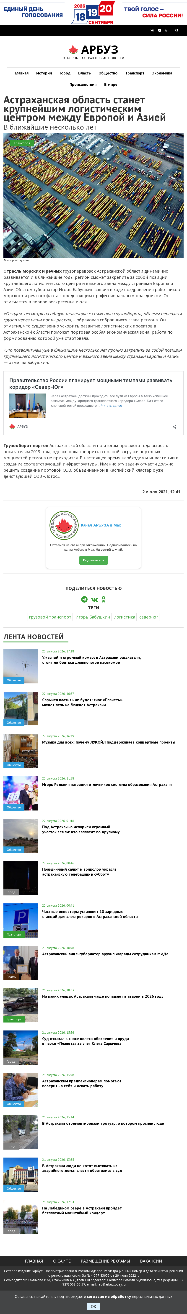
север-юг (148, 617)
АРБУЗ (94, 51)
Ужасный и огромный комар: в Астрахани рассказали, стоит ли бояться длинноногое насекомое (91, 660)
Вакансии (151, 1261)
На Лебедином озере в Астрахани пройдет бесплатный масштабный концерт (82, 1210)
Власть (84, 73)
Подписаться (93, 560)
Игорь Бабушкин (92, 617)
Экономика (162, 73)
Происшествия (83, 84)
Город (65, 73)
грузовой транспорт (50, 617)
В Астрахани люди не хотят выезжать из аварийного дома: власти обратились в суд (82, 1168)
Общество (108, 73)
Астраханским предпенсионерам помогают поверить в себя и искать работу (82, 1083)
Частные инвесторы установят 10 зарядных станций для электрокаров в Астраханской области (90, 914)
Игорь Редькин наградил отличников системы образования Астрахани (107, 784)
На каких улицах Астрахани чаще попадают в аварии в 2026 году (103, 996)
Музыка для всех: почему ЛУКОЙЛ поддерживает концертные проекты (108, 742)
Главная (22, 73)
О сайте (62, 1261)
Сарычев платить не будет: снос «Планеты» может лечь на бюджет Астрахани (82, 702)
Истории (44, 73)
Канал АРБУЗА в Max (101, 525)
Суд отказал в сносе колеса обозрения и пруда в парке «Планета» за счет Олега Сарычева (85, 1041)
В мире (110, 84)
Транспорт (134, 73)
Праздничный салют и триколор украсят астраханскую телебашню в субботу (79, 872)
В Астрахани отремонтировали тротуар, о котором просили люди (103, 1123)
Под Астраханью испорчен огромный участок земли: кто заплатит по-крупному (81, 829)
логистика (124, 617)
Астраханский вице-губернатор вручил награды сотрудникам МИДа (105, 953)
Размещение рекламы (105, 1261)
